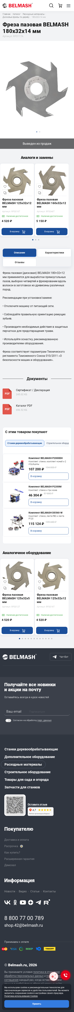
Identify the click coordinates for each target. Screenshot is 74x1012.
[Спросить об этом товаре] (53, 976)
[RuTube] (47, 902)
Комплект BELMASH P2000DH (46, 458)
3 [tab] (38, 242)
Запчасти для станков (22, 787)
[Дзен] (30, 902)
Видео (23, 891)
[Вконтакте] (7, 902)
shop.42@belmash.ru (23, 925)
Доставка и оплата (16, 839)
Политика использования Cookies (21, 996)
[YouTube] (23, 902)
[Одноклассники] (15, 902)
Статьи (34, 891)
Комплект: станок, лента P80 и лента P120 (46, 517)
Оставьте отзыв (37, 804)
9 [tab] (43, 641)
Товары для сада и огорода (26, 780)
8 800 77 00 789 (24, 918)
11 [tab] (48, 641)
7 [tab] (37, 641)
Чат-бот (63, 656)
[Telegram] (38, 902)
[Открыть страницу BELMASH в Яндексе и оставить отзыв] (15, 805)
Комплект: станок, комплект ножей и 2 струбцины (47, 462)
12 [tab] (51, 641)
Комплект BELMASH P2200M (45, 486)
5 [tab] (31, 641)
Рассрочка (11, 846)
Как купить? (12, 852)
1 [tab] (32, 242)
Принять (36, 1004)
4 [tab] (28, 641)
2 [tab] (35, 242)
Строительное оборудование (27, 772)
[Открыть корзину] (60, 5)
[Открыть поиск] (51, 5)
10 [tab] (45, 641)
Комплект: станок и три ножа (43, 490)
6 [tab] (34, 641)
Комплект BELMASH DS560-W (45, 512)
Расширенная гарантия (19, 859)
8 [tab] (40, 641)
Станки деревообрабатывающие (31, 749)
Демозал (10, 865)
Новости (9, 891)
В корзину (36, 476)
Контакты (49, 891)
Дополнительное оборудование (29, 757)
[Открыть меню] (68, 5)
